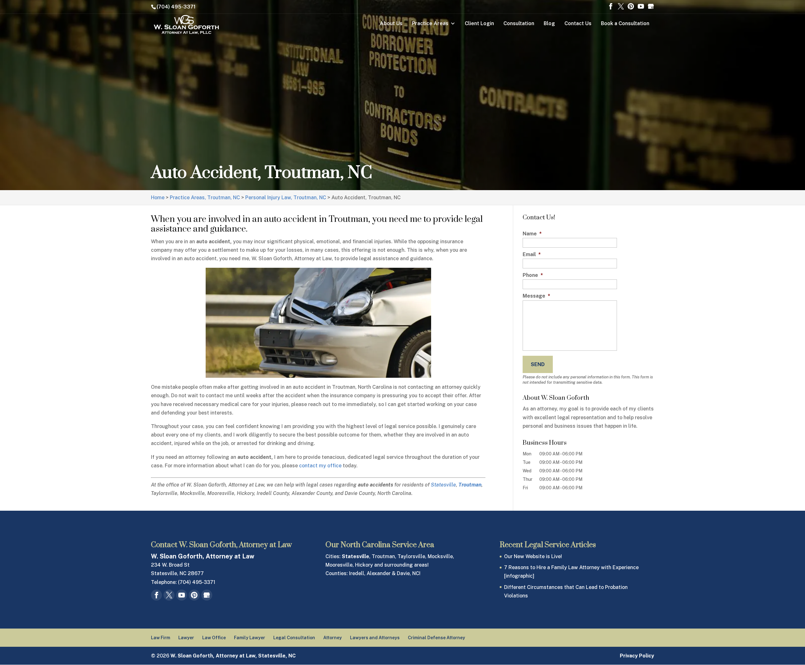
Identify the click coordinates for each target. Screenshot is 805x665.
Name (532, 234)
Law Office (214, 637)
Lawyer (186, 637)
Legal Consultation (294, 637)
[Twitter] (621, 7)
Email (532, 254)
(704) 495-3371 (176, 7)
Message (536, 296)
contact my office (320, 466)
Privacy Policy (637, 656)
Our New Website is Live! (533, 556)
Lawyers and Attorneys (375, 637)
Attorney (332, 637)
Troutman (469, 485)
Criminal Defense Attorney (436, 637)
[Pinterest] (631, 7)
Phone (533, 275)
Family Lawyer (249, 637)
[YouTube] (641, 7)
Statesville (443, 485)
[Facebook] (611, 7)
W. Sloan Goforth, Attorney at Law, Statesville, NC (233, 656)
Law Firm (160, 637)
